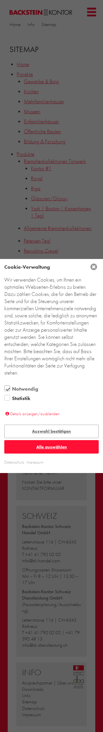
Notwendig (25, 388)
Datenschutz (14, 462)
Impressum (35, 462)
